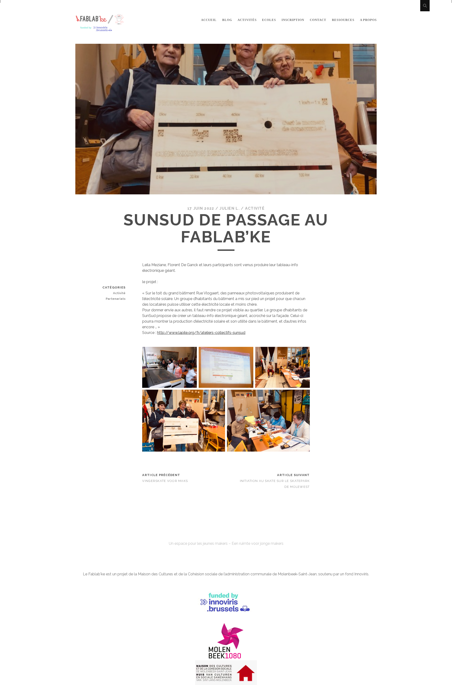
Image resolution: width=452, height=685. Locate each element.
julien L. (229, 208)
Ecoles (269, 20)
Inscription (293, 20)
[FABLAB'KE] (99, 29)
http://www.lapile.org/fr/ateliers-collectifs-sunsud (201, 332)
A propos (368, 20)
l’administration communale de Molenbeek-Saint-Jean (270, 574)
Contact (318, 20)
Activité (255, 208)
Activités (247, 20)
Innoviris (361, 574)
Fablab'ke (226, 534)
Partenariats (115, 298)
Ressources (343, 20)
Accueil (209, 20)
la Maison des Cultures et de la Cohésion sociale (175, 574)
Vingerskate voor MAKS (165, 481)
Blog (227, 20)
